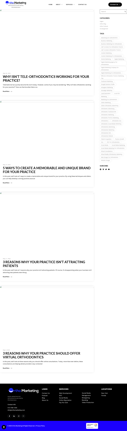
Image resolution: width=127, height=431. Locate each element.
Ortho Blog (103, 24)
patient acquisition (106, 139)
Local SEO (117, 93)
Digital (101, 21)
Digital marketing (119, 59)
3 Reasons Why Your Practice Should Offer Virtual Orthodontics (41, 355)
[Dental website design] (69, 393)
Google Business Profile (107, 84)
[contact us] (49, 393)
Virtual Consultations (107, 151)
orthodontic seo (116, 121)
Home (50, 4)
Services (69, 4)
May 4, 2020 (6, 350)
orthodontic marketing (107, 114)
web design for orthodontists (109, 157)
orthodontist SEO (106, 133)
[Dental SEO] (69, 395)
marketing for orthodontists (109, 99)
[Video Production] (90, 402)
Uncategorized (104, 29)
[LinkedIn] (14, 416)
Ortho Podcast (104, 26)
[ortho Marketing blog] (49, 398)
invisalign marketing (106, 90)
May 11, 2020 (6, 258)
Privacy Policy (40, 426)
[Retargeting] (90, 398)
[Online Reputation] (69, 400)
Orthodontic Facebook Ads (108, 111)
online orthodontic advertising (109, 105)
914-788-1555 (12, 408)
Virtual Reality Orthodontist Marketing (111, 154)
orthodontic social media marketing (111, 124)
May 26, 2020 (6, 73)
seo (102, 142)
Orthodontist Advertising (108, 127)
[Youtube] (23, 416)
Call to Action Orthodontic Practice (111, 50)
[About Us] (49, 400)
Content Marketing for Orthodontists (111, 56)
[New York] (110, 393)
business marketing (106, 41)
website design (105, 160)
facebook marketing (107, 81)
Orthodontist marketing (107, 130)
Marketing (104, 96)
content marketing (106, 53)
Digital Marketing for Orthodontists (111, 73)
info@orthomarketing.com (16, 410)
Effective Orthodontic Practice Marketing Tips (112, 77)
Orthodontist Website (107, 136)
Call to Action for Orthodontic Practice (112, 47)
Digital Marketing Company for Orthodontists (110, 69)
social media (104, 145)
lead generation (105, 93)
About (58, 4)
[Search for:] (125, 11)
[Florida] (110, 395)
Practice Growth (119, 139)
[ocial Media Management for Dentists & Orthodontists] (90, 394)
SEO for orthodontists (113, 142)
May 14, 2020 (6, 164)
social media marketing (118, 145)
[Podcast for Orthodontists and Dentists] (49, 395)
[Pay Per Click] (69, 402)
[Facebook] (9, 416)
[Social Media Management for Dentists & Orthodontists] (69, 398)
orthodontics (104, 121)
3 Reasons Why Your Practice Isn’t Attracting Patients (44, 264)
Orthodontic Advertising (107, 108)
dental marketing (106, 59)
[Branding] (90, 400)
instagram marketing (107, 87)
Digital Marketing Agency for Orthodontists (109, 63)
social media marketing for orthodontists (112, 148)
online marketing (106, 102)
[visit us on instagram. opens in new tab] (18, 416)
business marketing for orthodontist (111, 44)
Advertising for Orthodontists (109, 38)
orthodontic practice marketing (110, 118)
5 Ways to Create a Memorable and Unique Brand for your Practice (47, 170)
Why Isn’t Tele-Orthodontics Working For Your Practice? (46, 78)
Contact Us (82, 4)
